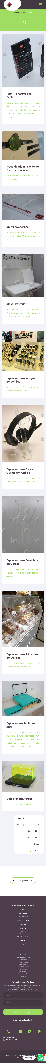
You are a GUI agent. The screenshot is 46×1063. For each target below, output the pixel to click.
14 (36, 831)
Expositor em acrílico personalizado (20, 804)
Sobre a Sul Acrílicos (23, 921)
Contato (23, 944)
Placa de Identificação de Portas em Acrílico (22, 168)
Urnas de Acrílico (23, 974)
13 (29, 831)
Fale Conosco (23, 932)
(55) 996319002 (11, 1039)
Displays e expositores (23, 957)
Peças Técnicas (23, 962)
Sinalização (23, 971)
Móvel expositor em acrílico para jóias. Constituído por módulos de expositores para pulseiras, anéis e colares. (23, 313)
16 (29, 837)
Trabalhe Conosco (23, 936)
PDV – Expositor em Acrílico (18, 95)
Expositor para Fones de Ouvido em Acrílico (21, 471)
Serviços (23, 925)
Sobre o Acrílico (23, 917)
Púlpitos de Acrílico (23, 967)
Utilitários (23, 976)
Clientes (23, 929)
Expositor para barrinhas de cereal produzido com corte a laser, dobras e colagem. (23, 573)
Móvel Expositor (16, 304)
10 (38, 825)
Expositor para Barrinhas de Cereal (22, 562)
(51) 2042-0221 (8, 1037)
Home (23, 910)
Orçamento (23, 934)
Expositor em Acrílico (19, 799)
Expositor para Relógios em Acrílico (21, 380)
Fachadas (24, 960)
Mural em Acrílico (17, 227)
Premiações (23, 964)
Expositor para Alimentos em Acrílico (22, 656)
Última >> (36, 845)
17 (36, 837)
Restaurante (23, 969)
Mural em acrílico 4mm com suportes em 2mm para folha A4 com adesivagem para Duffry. (23, 236)
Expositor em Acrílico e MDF (20, 725)
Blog (23, 940)
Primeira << (18, 819)
